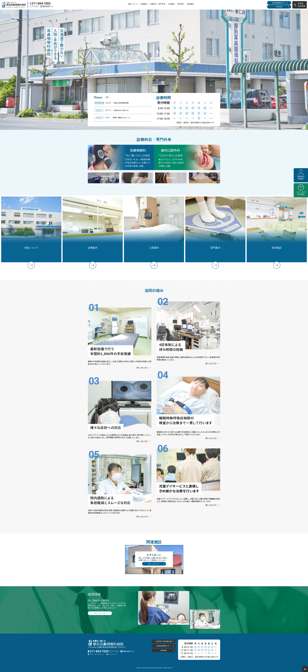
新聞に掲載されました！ (122, 118)
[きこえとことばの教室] (204, 173)
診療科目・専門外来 (157, 4)
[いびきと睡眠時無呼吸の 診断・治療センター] (103, 173)
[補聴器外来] (170, 173)
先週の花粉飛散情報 (121, 103)
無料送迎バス (47, 6)
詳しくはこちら (142, 367)
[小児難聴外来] (137, 173)
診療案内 (144, 4)
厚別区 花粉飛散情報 (164, 641)
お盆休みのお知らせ (121, 110)
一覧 (107, 97)
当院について (133, 4)
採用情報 (279, 7)
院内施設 (190, 4)
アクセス (35, 6)
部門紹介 (180, 4)
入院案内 (171, 4)
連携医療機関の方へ (279, 3)
